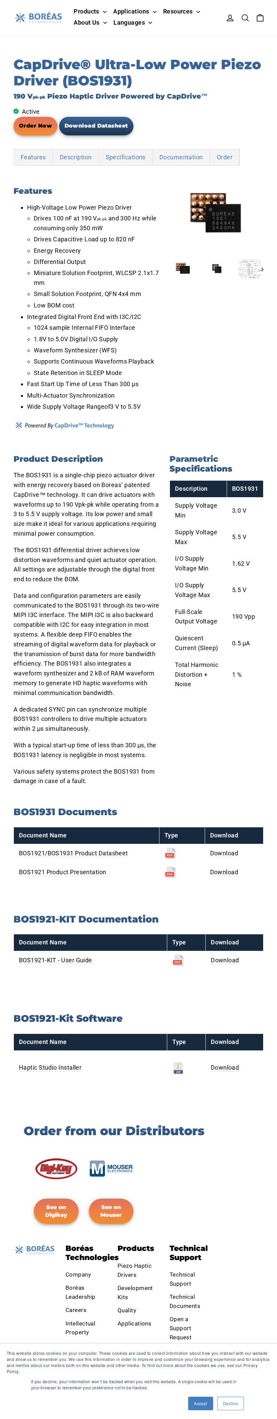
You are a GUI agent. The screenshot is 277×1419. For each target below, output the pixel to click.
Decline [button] (230, 1403)
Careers (76, 1310)
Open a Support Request (181, 1328)
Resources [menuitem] (178, 11)
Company (78, 1274)
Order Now (35, 126)
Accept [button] (200, 1403)
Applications (134, 1323)
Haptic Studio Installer (50, 1067)
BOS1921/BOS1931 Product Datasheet (73, 853)
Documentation (181, 157)
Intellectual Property (80, 1328)
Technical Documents (185, 1301)
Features (33, 157)
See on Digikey (56, 1211)
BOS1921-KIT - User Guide (55, 960)
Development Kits (135, 1293)
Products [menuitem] (86, 11)
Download (224, 853)
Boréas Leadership (81, 1292)
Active (31, 111)
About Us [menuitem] (87, 22)
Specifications (126, 157)
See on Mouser (111, 1211)
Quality (127, 1310)
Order (224, 157)
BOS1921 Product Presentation (62, 872)
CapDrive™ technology (46, 494)
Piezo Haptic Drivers (135, 1270)
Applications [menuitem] (131, 11)
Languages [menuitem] (129, 22)
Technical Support (182, 1279)
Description (76, 157)
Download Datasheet (96, 126)
